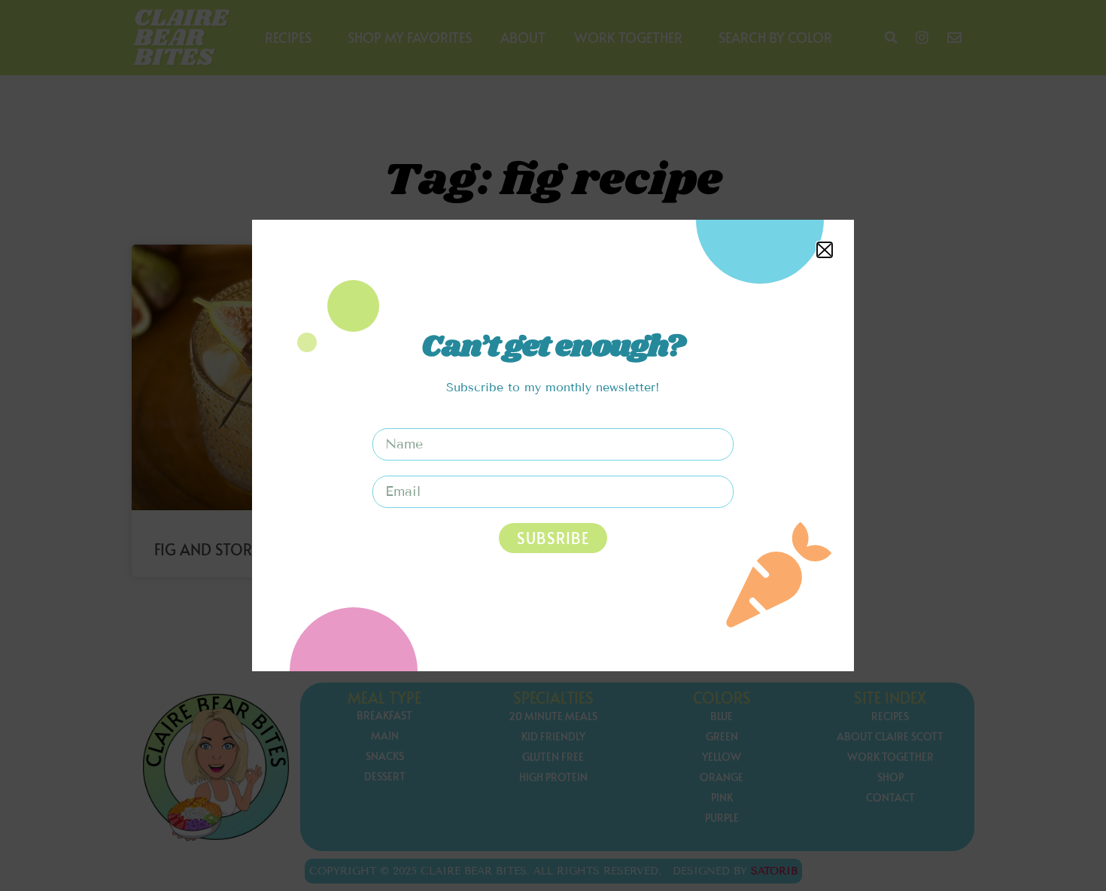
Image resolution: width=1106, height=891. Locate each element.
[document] (553, 445)
